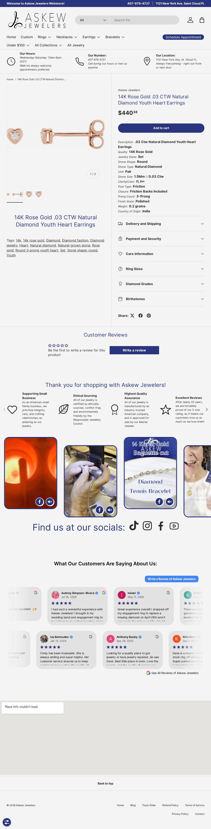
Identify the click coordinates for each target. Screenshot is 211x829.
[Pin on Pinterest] (149, 315)
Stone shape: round (82, 250)
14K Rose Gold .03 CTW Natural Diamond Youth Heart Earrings (42, 79)
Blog (133, 805)
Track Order (149, 805)
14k (18, 240)
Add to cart (161, 128)
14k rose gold (33, 240)
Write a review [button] (134, 350)
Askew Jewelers (129, 90)
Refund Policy (170, 805)
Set (62, 250)
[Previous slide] (8, 477)
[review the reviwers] (31, 593)
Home (11, 37)
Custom (27, 37)
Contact (199, 813)
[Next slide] (203, 477)
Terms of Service (194, 805)
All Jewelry (75, 45)
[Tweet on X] (132, 315)
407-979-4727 (138, 3)
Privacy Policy (180, 813)
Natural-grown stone (74, 245)
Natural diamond (43, 245)
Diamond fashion (75, 240)
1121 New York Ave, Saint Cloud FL (180, 3)
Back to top (105, 783)
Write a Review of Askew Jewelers (172, 579)
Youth (11, 255)
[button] (201, 20)
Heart (23, 245)
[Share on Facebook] (140, 315)
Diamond (53, 240)
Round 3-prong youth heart (36, 250)
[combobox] (127, 20)
